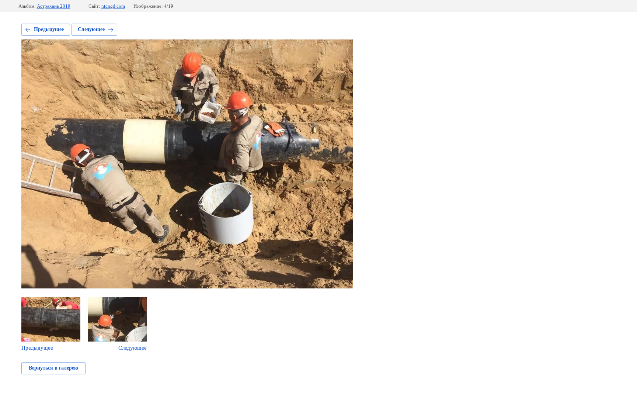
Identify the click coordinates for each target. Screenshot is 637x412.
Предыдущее (49, 29)
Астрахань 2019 (53, 6)
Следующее (91, 29)
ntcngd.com (113, 6)
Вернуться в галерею (53, 368)
